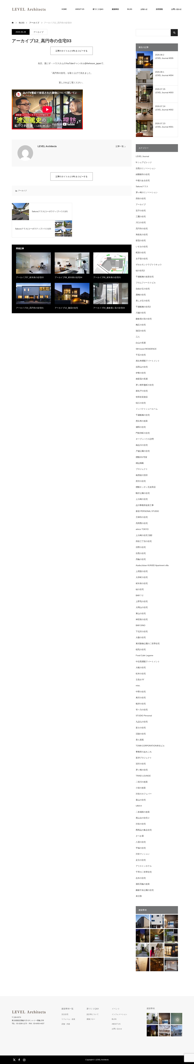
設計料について (93, 1014)
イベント (116, 1009)
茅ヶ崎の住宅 (142, 770)
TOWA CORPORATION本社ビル (150, 746)
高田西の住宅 (142, 523)
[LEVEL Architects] (46, 9)
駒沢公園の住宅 (143, 493)
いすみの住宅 (142, 246)
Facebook (19, 1059)
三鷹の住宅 (141, 216)
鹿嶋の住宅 (141, 295)
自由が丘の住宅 (143, 289)
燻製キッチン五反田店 (146, 487)
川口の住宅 (141, 222)
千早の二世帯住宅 (144, 872)
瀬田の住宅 (141, 427)
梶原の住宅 (141, 252)
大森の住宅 (141, 637)
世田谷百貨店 (142, 397)
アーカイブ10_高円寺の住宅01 (30, 308)
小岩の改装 (141, 788)
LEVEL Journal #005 (164, 58)
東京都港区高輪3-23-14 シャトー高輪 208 (28, 1020)
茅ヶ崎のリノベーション (147, 192)
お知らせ (144, 9)
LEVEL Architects (47, 146)
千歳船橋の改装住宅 (145, 277)
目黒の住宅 (141, 553)
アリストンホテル (144, 866)
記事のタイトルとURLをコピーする (71, 51)
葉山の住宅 (141, 800)
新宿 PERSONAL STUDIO (147, 511)
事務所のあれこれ (144, 752)
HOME (64, 9)
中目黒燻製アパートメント (148, 661)
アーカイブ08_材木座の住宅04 (68, 277)
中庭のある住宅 (143, 180)
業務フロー (91, 1019)
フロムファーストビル (146, 282)
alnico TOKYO (142, 529)
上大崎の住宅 (142, 499)
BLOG (129, 9)
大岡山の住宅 (142, 607)
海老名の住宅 (142, 234)
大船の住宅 (141, 667)
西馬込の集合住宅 (144, 830)
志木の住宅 (141, 878)
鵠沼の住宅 (141, 331)
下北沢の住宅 (142, 631)
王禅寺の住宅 (142, 517)
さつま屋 (140, 836)
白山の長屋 (141, 343)
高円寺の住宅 (142, 228)
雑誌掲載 (140, 463)
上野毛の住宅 (142, 601)
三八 (138, 337)
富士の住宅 (141, 727)
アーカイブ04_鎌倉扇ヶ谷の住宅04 (109, 308)
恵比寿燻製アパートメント (148, 361)
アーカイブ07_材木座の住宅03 (30, 277)
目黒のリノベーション (146, 168)
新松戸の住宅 (142, 391)
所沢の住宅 (141, 481)
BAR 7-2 (139, 595)
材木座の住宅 (142, 583)
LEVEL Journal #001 (164, 127)
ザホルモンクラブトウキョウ (149, 264)
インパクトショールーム (147, 409)
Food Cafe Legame (144, 655)
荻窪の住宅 (141, 240)
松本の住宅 (141, 673)
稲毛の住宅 (141, 649)
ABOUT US (79, 9)
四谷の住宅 (141, 198)
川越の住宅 (141, 313)
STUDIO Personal (144, 715)
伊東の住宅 (141, 373)
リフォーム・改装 (68, 1019)
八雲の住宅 (141, 842)
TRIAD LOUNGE (143, 776)
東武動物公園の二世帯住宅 (148, 643)
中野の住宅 (141, 691)
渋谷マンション (143, 854)
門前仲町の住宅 (143, 433)
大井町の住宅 (142, 577)
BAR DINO (140, 625)
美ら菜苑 (140, 740)
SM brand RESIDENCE (146, 349)
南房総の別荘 (142, 475)
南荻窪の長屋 (142, 379)
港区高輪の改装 (143, 884)
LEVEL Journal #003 (164, 92)
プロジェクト (142, 469)
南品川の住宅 (142, 445)
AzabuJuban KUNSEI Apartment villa (152, 565)
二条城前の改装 (143, 812)
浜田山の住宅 (142, 367)
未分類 (139, 896)
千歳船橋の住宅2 (143, 307)
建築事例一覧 (67, 1009)
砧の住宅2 (140, 270)
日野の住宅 (141, 547)
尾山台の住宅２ (143, 818)
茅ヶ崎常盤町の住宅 (145, 385)
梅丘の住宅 (141, 325)
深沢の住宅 (141, 764)
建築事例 (115, 9)
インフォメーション (119, 1014)
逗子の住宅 (141, 210)
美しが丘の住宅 (143, 300)
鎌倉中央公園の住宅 (145, 890)
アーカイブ (38, 32)
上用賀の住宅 (142, 571)
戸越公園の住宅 (143, 451)
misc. (138, 685)
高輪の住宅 (141, 559)
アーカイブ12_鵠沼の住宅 (66, 308)
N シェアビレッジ (144, 162)
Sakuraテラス (142, 186)
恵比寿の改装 (142, 421)
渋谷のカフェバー (144, 794)
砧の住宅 (140, 589)
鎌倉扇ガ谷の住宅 (144, 319)
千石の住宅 (141, 355)
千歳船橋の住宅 (143, 415)
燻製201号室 (141, 457)
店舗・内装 (65, 1024)
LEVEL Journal (142, 156)
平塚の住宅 (141, 848)
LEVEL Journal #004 (164, 75)
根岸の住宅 (141, 704)
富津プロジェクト (144, 758)
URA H (139, 806)
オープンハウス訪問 (145, 439)
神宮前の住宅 (142, 619)
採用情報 (159, 9)
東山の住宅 (141, 613)
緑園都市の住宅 (143, 174)
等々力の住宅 (142, 709)
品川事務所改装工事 (145, 505)
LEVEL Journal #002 (164, 110)
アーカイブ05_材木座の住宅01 (107, 277)
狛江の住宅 (141, 403)
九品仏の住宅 (142, 722)
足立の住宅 (141, 860)
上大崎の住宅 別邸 (144, 535)
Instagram (24, 1059)
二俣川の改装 (142, 782)
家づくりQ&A (98, 9)
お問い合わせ (176, 9)
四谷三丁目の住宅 (144, 541)
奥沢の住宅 (141, 697)
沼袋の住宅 (141, 734)
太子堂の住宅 (142, 258)
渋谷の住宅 (141, 824)
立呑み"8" (140, 679)
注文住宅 (64, 1014)
